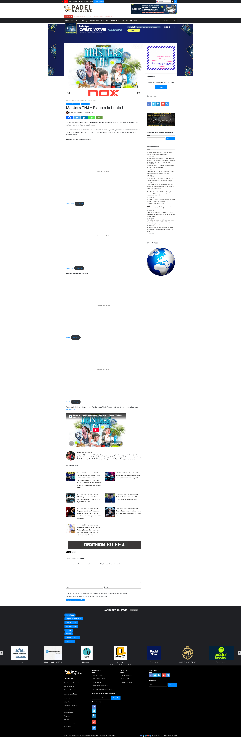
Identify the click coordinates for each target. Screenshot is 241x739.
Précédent (68, 93)
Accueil (67, 20)
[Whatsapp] (91, 117)
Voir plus (67, 698)
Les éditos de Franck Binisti (72, 683)
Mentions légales (93, 735)
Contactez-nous (69, 686)
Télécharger (79, 203)
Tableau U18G (69, 268)
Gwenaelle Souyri (74, 112)
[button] (108, 664)
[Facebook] (69, 117)
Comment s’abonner (99, 679)
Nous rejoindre (168, 735)
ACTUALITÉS (75, 100)
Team (175, 735)
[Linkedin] (84, 117)
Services (136, 20)
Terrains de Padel (126, 682)
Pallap (221, 662)
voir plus (133, 610)
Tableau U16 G (70, 203)
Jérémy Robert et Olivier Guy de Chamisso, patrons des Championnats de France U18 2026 (160, 229)
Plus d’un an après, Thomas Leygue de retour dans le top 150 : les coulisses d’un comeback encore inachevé (161, 201)
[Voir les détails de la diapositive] (104, 545)
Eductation (67, 726)
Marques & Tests (94, 20)
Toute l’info (74, 20)
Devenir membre (99, 1)
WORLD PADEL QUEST (120, 662)
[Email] (99, 117)
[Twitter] (77, 117)
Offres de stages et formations (102, 689)
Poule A (68, 337)
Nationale (77, 104)
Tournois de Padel (126, 675)
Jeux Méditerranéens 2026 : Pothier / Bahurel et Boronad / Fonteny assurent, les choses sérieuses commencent (161, 194)
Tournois (80, 1)
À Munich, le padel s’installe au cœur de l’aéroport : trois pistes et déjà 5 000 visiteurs (88, 499)
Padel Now (87, 662)
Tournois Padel (114, 20)
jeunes (73, 552)
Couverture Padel (69, 723)
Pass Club (160, 735)
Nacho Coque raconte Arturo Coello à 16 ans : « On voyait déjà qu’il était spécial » (128, 513)
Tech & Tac (84, 20)
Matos (70, 1)
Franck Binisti (93, 473)
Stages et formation (70, 705)
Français (160, 1)
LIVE (66, 1)
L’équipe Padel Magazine (72, 690)
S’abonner (160, 87)
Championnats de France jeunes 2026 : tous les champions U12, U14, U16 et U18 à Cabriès (160, 173)
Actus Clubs (104, 20)
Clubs (75, 1)
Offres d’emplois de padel (100, 685)
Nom (68, 587)
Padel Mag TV (70, 409)
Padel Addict (125, 679)
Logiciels (67, 716)
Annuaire (128, 20)
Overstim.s (53, 662)
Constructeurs (88, 1)
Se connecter (97, 682)
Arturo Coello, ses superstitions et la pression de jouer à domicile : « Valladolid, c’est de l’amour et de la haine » (160, 222)
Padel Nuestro (154, 662)
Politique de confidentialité (107, 735)
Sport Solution (188, 662)
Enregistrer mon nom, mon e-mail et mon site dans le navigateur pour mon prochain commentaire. (97, 593)
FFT (122, 20)
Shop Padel (67, 702)
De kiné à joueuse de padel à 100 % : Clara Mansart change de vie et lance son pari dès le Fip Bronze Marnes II (160, 186)
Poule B (68, 402)
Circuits (66, 719)
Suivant (138, 93)
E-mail (106, 587)
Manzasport (19, 662)
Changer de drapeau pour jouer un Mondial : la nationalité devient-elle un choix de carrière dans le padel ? (161, 214)
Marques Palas (68, 712)
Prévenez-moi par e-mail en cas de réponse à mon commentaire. (87, 596)
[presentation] (1, 653)
